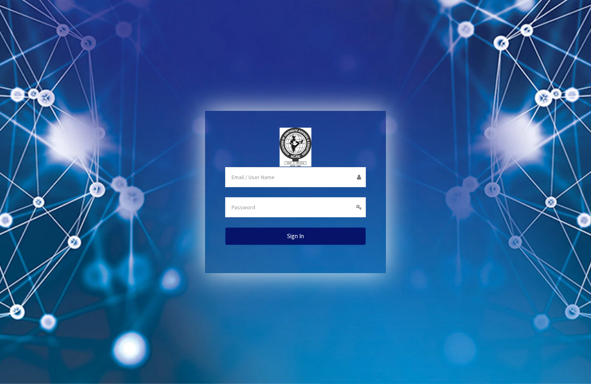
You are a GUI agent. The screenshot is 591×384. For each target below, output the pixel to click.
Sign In (295, 236)
